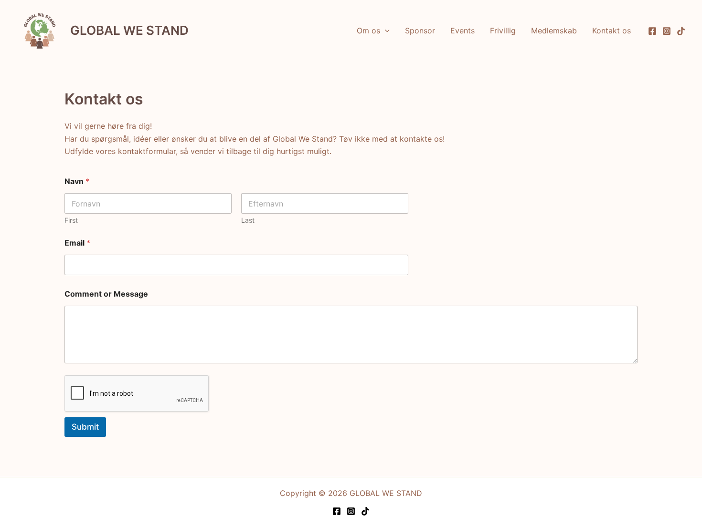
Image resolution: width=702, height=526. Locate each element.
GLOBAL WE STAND (129, 30)
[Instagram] (666, 31)
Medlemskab (554, 30)
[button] (385, 30)
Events (462, 30)
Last (248, 220)
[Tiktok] (681, 31)
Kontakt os (611, 30)
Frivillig (503, 30)
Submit (85, 427)
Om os (368, 30)
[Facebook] (652, 31)
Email (77, 243)
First (71, 220)
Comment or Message (106, 294)
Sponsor (420, 30)
